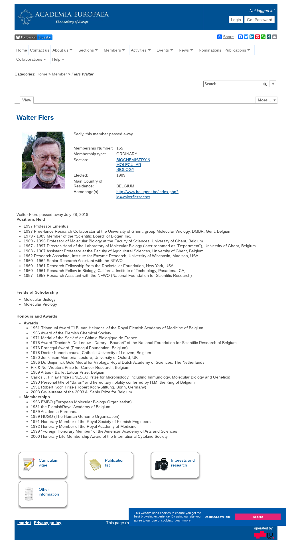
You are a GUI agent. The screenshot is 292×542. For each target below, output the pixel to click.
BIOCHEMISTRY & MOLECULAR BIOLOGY (133, 165)
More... (264, 100)
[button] (265, 84)
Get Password (259, 19)
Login (236, 19)
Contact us (39, 50)
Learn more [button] (182, 520)
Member (59, 74)
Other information (49, 491)
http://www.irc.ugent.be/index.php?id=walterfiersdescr (147, 194)
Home (21, 50)
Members (112, 50)
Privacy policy (47, 522)
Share (228, 36)
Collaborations (29, 59)
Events (163, 50)
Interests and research (183, 462)
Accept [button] (258, 516)
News (184, 50)
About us (60, 50)
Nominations (210, 50)
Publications (235, 50)
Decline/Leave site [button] (218, 516)
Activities (139, 50)
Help (56, 59)
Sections (86, 50)
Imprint (24, 522)
